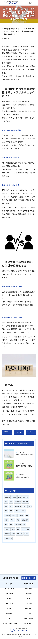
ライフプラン (25, 529)
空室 (6, 506)
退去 (11, 506)
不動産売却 (18, 524)
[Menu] (35, 3)
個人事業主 (18, 502)
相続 (24, 524)
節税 (6, 502)
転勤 (18, 529)
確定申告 (25, 497)
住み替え (7, 529)
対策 (11, 502)
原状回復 (7, 515)
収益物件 (7, 533)
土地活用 (20, 515)
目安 (11, 511)
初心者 (7, 520)
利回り (13, 520)
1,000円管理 (8, 538)
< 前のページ (7, 432)
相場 (19, 497)
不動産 (14, 497)
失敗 (27, 515)
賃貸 (18, 520)
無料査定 (19, 533)
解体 (30, 506)
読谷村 (26, 533)
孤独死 (25, 506)
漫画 (6, 524)
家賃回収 (7, 497)
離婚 (13, 529)
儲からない (18, 506)
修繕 (6, 511)
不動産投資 (25, 520)
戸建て (14, 515)
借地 (13, 533)
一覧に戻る (19, 432)
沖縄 (11, 524)
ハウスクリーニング (20, 511)
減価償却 (25, 502)
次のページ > (30, 432)
